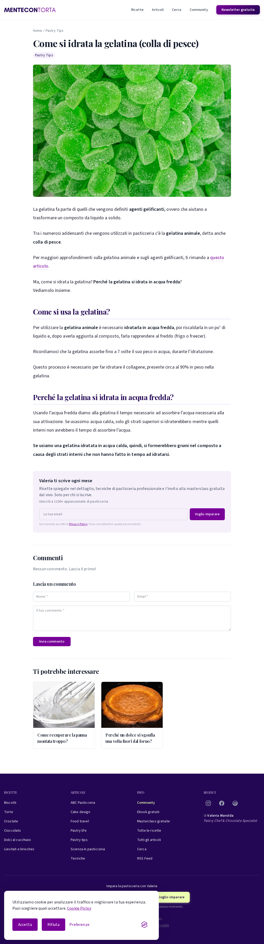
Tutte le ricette (149, 830)
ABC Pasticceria (83, 802)
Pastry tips (79, 839)
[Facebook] (221, 803)
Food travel (80, 821)
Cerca (177, 9)
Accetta (25, 924)
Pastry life (79, 830)
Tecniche (78, 858)
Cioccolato (12, 830)
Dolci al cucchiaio (17, 839)
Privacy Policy (78, 524)
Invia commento (51, 641)
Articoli (158, 9)
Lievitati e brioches (19, 849)
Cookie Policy (79, 908)
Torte (8, 812)
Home (37, 30)
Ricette (137, 9)
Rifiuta (53, 924)
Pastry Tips (55, 30)
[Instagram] (208, 803)
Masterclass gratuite (153, 821)
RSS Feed (144, 858)
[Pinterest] (235, 803)
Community (199, 9)
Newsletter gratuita (238, 9)
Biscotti (10, 802)
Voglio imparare (207, 514)
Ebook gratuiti (148, 812)
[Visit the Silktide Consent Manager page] (144, 924)
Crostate (11, 821)
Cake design (80, 812)
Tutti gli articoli (149, 839)
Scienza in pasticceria (88, 849)
